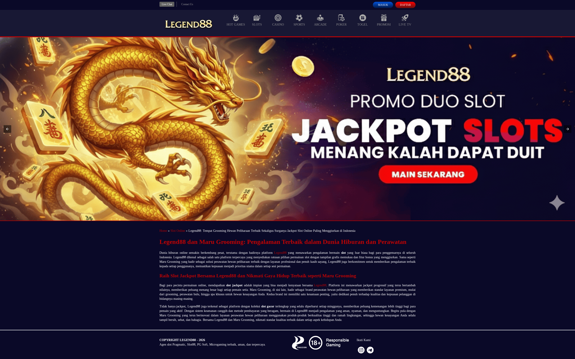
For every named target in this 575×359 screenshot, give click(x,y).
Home (163, 230)
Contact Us (187, 4)
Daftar (405, 5)
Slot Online (177, 230)
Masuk (383, 5)
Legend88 (280, 252)
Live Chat (167, 4)
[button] (7, 129)
